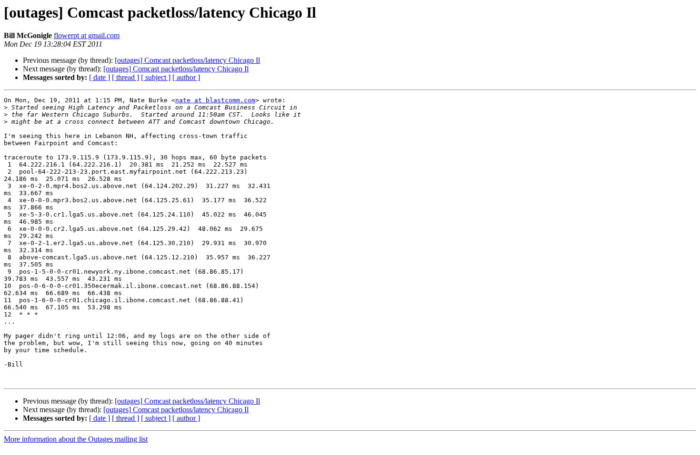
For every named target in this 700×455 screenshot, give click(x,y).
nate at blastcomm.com (215, 100)
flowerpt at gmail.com (87, 35)
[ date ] (99, 77)
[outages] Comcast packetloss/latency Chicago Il (187, 60)
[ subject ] (155, 77)
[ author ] (186, 77)
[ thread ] (125, 77)
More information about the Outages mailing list (76, 439)
